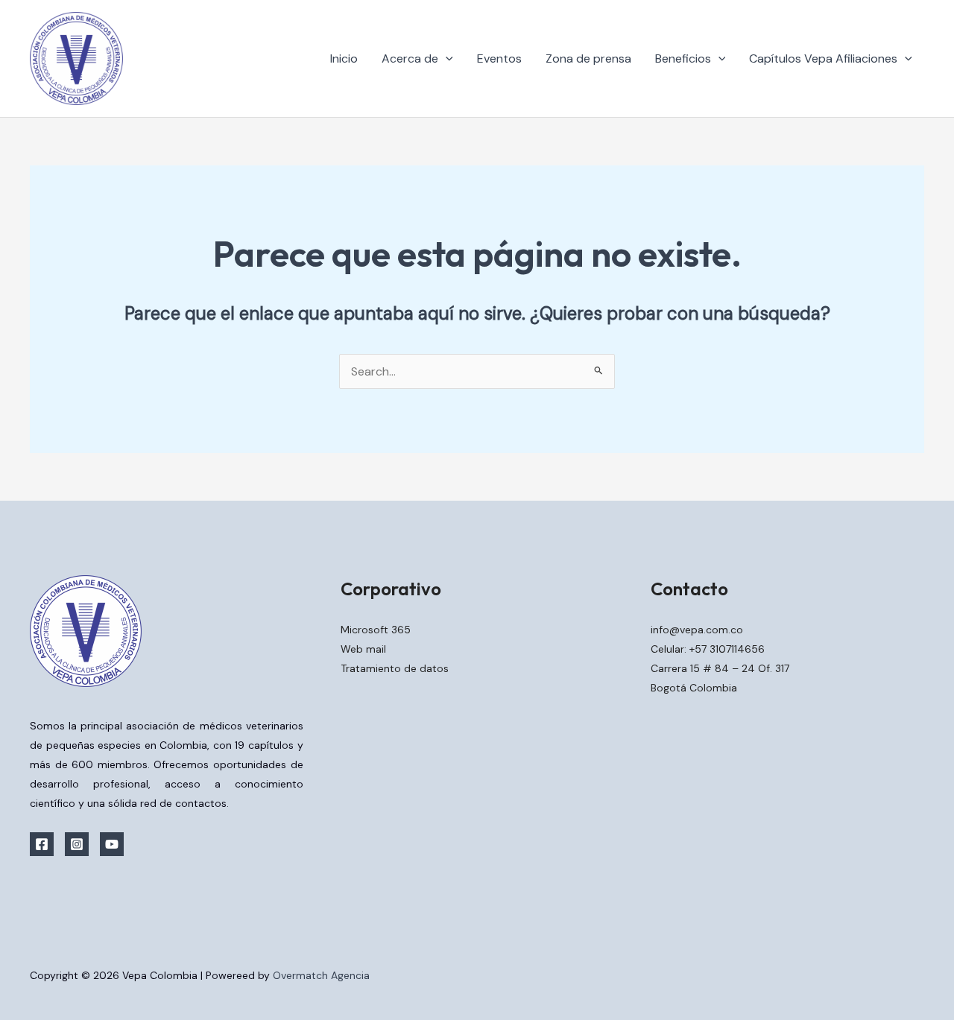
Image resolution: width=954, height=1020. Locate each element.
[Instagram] (77, 844)
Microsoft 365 (376, 629)
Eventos (499, 58)
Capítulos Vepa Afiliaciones (823, 58)
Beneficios (683, 58)
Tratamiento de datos (395, 668)
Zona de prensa (588, 58)
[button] (445, 59)
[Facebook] (42, 844)
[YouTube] (112, 844)
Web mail (363, 649)
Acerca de (410, 58)
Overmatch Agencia (321, 975)
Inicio (344, 58)
